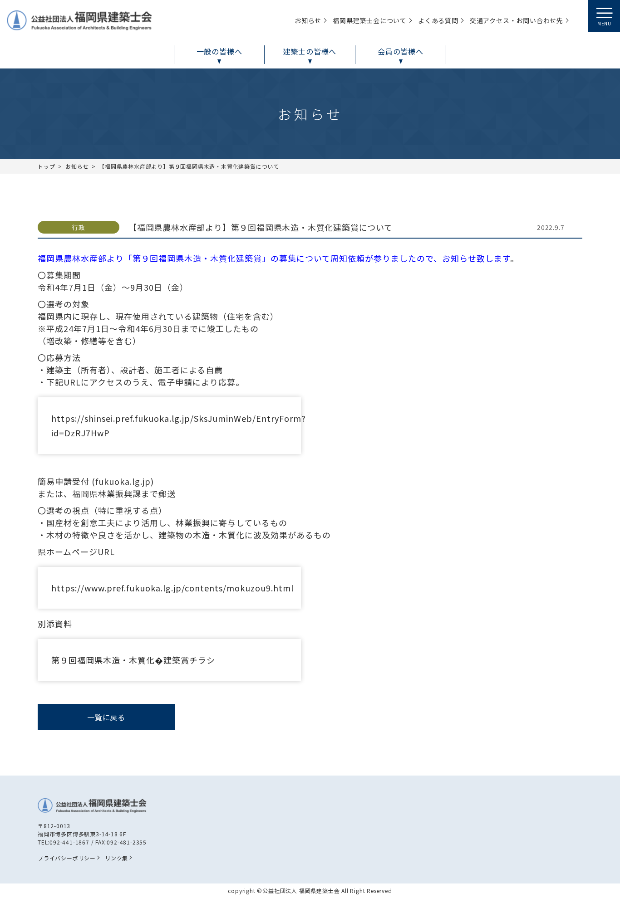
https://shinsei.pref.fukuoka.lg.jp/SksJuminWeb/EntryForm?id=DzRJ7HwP (176, 425)
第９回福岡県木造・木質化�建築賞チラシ (133, 660)
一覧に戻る (106, 717)
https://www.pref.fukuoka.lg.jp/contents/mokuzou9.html (172, 588)
